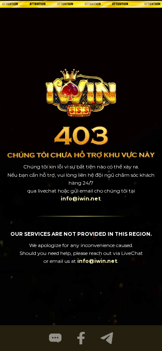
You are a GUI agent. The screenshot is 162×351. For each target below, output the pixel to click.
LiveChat (132, 253)
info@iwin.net (81, 198)
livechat (47, 191)
